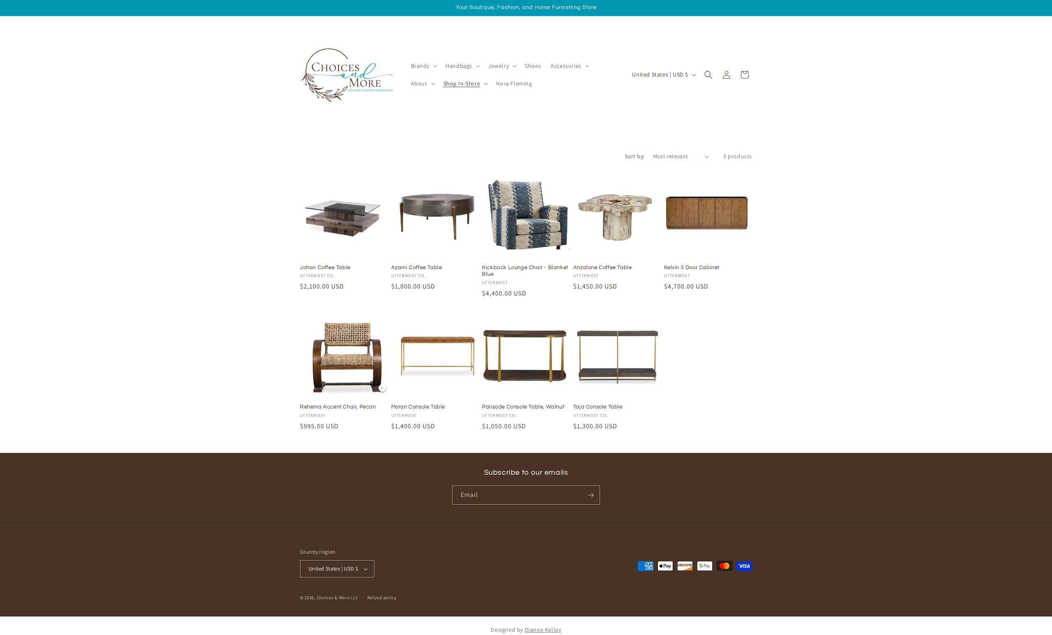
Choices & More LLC (337, 597)
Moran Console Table (418, 407)
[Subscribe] (590, 495)
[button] (423, 65)
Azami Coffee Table (416, 267)
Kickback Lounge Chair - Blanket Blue (525, 271)
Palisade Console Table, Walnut (523, 407)
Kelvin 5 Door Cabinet (692, 267)
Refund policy (382, 597)
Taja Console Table (598, 407)
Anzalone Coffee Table (602, 267)
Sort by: (634, 156)
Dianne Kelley (543, 629)
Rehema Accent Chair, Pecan (338, 407)
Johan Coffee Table (325, 267)
